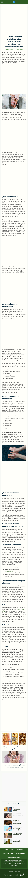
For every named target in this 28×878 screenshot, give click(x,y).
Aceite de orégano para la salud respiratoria (18, 840)
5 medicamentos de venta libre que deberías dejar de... (17, 828)
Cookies (10, 875)
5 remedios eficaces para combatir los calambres (17, 835)
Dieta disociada (20, 853)
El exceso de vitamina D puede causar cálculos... (18, 809)
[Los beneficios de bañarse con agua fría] (8, 815)
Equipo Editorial (19, 49)
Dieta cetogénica (8, 853)
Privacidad (15, 875)
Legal (6, 875)
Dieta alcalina (9, 849)
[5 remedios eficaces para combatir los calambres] (8, 835)
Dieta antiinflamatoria (14, 857)
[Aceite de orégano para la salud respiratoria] (8, 841)
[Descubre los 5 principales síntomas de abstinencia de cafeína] (8, 822)
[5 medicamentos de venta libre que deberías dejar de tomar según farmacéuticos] (8, 828)
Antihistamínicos (9, 571)
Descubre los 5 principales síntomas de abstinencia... (18, 822)
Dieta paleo (19, 849)
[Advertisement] (14, 20)
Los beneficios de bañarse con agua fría (18, 814)
